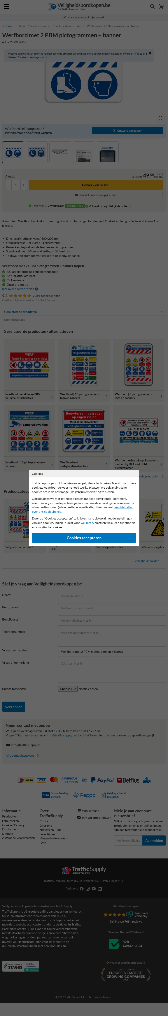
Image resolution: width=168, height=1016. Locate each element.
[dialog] (84, 508)
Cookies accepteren (84, 537)
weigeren (87, 523)
